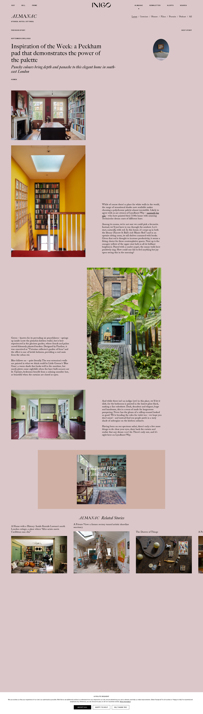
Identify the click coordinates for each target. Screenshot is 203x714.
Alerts (170, 5)
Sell (23, 5)
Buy (13, 5)
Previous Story (18, 30)
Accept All (82, 707)
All (190, 17)
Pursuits (172, 17)
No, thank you (120, 707)
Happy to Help (101, 707)
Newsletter (154, 5)
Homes (154, 17)
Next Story (187, 30)
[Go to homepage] (101, 5)
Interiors (144, 17)
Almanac (139, 5)
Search (183, 5)
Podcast (182, 17)
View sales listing (101, 491)
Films (163, 17)
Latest (134, 17)
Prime (34, 5)
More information (125, 702)
